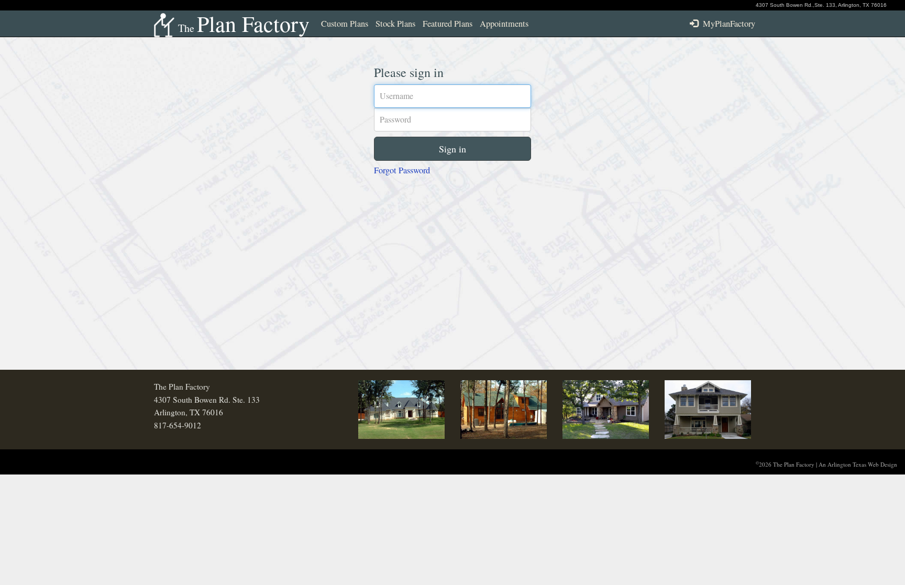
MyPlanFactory (726, 23)
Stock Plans (395, 23)
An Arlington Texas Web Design (858, 464)
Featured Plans (447, 23)
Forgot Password (402, 170)
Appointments (504, 23)
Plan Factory (244, 23)
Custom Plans (344, 23)
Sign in (452, 148)
